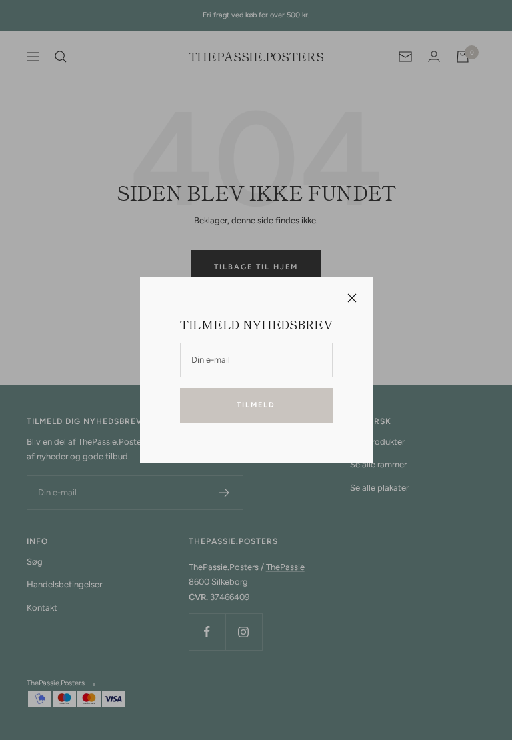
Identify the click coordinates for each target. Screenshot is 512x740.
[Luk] (351, 298)
